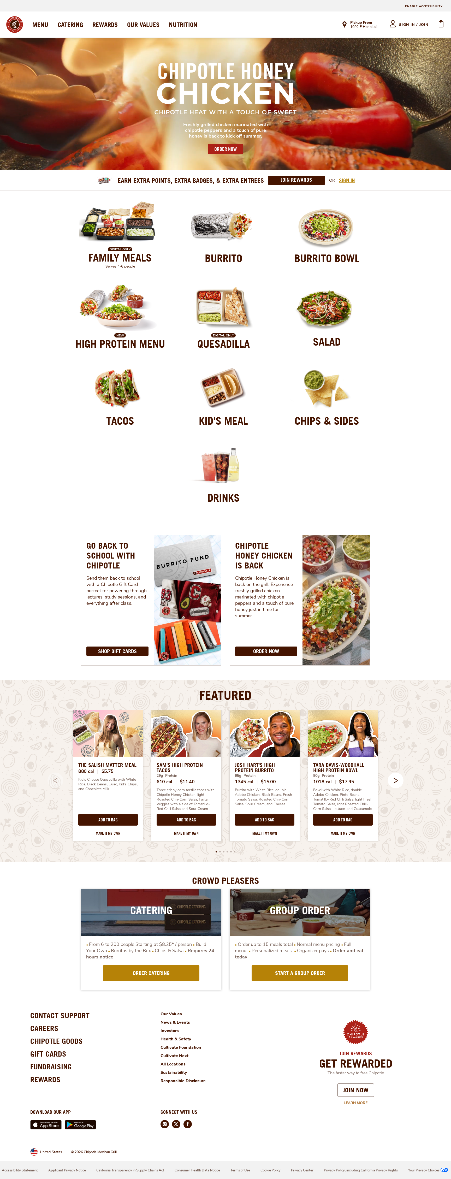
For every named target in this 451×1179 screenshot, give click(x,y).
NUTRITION (183, 24)
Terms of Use (240, 1170)
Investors (170, 1031)
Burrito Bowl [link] (326, 258)
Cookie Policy (270, 1170)
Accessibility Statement (20, 1170)
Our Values (171, 1014)
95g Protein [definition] (245, 775)
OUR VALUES (143, 24)
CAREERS (44, 1028)
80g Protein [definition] (323, 775)
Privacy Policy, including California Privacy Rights (361, 1170)
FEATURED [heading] (225, 695)
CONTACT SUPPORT (60, 1015)
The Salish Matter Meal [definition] (107, 765)
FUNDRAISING (51, 1066)
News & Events (175, 1022)
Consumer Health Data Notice (197, 1170)
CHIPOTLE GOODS (56, 1041)
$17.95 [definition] (346, 782)
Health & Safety (176, 1039)
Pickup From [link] (361, 22)
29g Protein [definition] (167, 775)
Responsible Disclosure (183, 1081)
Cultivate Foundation (181, 1047)
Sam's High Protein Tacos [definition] (180, 767)
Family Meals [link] (120, 257)
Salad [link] (327, 341)
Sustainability (174, 1072)
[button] (395, 780)
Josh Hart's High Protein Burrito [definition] (255, 767)
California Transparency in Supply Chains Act (130, 1170)
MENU (40, 24)
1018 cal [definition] (322, 782)
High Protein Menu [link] (120, 343)
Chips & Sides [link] (327, 420)
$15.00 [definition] (268, 782)
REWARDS (105, 24)
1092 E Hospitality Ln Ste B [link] (365, 27)
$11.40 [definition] (187, 782)
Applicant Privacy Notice (67, 1170)
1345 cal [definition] (244, 782)
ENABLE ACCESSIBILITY (424, 6)
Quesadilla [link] (223, 343)
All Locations (173, 1064)
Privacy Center (302, 1170)
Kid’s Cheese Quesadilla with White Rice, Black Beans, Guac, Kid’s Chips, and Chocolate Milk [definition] (108, 784)
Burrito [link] (223, 258)
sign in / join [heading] (414, 24)
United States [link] (51, 1152)
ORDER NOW (225, 149)
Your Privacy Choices (424, 1170)
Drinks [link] (223, 497)
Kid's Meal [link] (223, 420)
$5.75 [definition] (108, 771)
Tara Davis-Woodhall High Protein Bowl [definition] (338, 767)
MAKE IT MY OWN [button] (108, 833)
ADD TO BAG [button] (107, 819)
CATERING (70, 24)
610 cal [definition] (164, 782)
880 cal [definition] (86, 771)
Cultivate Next (174, 1056)
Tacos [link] (120, 420)
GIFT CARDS (48, 1054)
